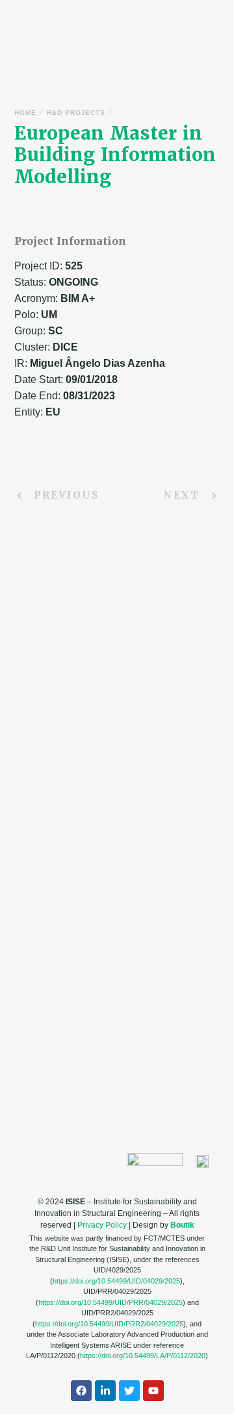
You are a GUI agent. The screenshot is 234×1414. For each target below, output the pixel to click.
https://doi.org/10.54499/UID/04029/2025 (116, 1281)
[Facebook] (81, 1390)
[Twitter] (129, 1390)
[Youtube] (153, 1390)
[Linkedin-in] (105, 1390)
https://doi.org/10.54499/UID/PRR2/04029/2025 (109, 1324)
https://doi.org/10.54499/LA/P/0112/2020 (142, 1355)
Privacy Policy (102, 1225)
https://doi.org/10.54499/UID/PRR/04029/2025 (110, 1302)
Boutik (182, 1225)
